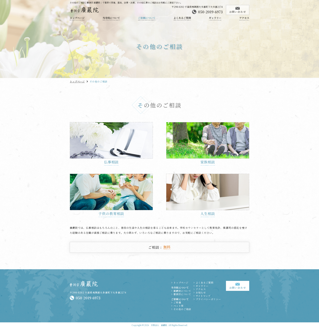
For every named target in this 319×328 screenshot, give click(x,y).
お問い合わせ (237, 11)
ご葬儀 (177, 302)
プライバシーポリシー (208, 299)
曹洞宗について (182, 294)
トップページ (77, 18)
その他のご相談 (182, 309)
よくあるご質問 (182, 18)
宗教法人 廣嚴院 (159, 325)
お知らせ (201, 292)
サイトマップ (203, 295)
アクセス (244, 18)
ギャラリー (215, 18)
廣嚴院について (182, 290)
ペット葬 (178, 305)
